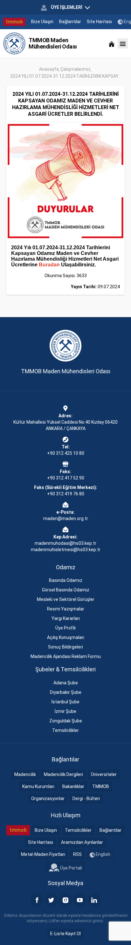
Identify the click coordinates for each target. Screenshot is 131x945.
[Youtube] (79, 900)
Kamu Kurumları (38, 786)
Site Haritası (99, 21)
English (102, 854)
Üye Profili (65, 627)
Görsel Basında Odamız (65, 589)
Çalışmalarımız (75, 69)
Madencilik (25, 774)
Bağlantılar (70, 21)
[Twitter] (51, 900)
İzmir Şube (65, 711)
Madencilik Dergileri (63, 774)
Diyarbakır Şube (65, 692)
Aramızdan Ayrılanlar (82, 842)
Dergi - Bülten (86, 798)
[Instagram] (65, 900)
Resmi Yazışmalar (65, 608)
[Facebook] (37, 900)
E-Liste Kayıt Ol (65, 933)
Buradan (49, 264)
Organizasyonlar (48, 798)
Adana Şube (65, 682)
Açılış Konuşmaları (65, 637)
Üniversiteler (104, 774)
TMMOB (100, 786)
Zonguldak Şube (65, 720)
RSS (77, 854)
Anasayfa (49, 69)
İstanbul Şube (65, 701)
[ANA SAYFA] (112, 43)
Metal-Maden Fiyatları (43, 854)
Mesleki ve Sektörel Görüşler (65, 599)
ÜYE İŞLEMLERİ (66, 7)
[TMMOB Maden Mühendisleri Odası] (14, 43)
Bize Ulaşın (42, 21)
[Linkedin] (94, 900)
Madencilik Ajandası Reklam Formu (66, 656)
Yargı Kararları (66, 618)
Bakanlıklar (73, 786)
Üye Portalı (70, 867)
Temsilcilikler (65, 730)
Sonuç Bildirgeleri (65, 646)
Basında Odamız (65, 580)
